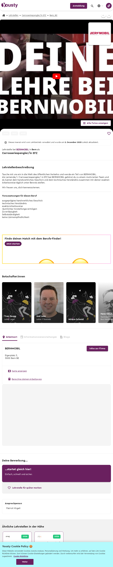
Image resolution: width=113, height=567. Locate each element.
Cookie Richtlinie (21, 556)
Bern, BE (53, 15)
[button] (16, 302)
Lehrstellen (13, 15)
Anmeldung (78, 6)
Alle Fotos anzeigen (97, 123)
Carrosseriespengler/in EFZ (34, 15)
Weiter (25, 562)
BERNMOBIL (22, 149)
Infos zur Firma (97, 348)
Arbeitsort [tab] (11, 337)
